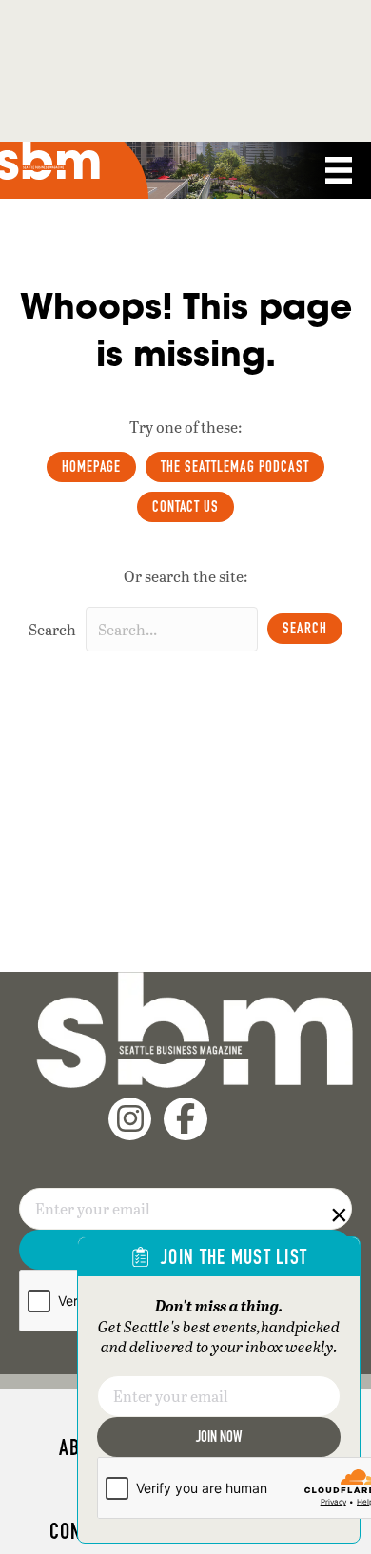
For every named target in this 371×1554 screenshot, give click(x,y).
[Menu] (338, 170)
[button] (304, 628)
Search (52, 629)
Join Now (219, 1437)
